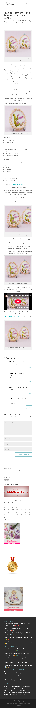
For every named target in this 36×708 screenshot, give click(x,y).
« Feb (5, 519)
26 (13, 514)
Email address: (8, 471)
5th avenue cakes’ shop (18, 184)
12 (13, 509)
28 (21, 514)
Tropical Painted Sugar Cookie (13, 317)
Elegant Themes (18, 703)
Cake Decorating (26, 21)
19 (13, 512)
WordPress (18, 705)
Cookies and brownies (10, 23)
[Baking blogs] (13, 574)
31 (4, 517)
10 (4, 509)
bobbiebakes (8, 21)
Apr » (9, 519)
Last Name (7, 477)
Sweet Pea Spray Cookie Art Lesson (19, 662)
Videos (23, 23)
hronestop (7, 653)
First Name (7, 474)
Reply (29, 367)
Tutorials (18, 23)
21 (21, 512)
